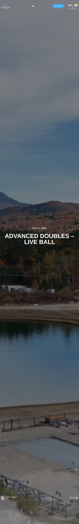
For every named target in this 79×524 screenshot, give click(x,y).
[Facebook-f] (74, 498)
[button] (33, 6)
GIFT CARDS (11, 497)
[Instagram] (71, 498)
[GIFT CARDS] (3, 498)
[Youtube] (77, 498)
